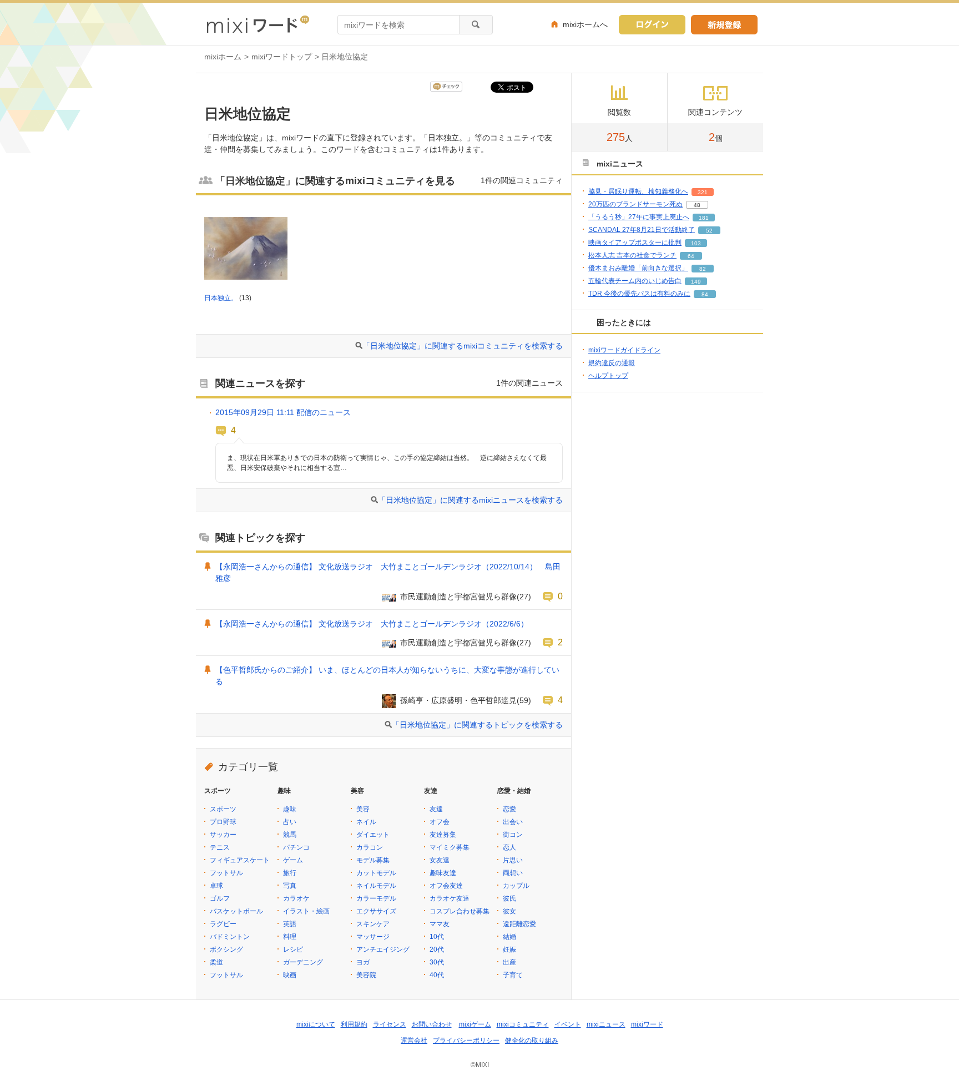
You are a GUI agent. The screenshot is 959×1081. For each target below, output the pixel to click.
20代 (437, 949)
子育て (513, 975)
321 (703, 192)
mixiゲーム (475, 1024)
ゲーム (293, 860)
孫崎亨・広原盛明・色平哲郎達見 (458, 700)
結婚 (509, 937)
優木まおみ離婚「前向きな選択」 (638, 268)
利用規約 (354, 1024)
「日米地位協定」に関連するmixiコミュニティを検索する (462, 345)
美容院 (366, 975)
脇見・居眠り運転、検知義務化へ (638, 191)
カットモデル (376, 873)
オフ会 (440, 822)
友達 (436, 809)
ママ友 (440, 924)
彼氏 (509, 898)
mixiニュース (606, 1024)
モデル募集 (373, 860)
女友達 (440, 860)
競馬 (289, 834)
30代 (437, 962)
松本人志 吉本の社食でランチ (632, 255)
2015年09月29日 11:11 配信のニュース (283, 412)
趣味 (289, 809)
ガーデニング (303, 962)
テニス (220, 847)
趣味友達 (443, 873)
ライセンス (389, 1024)
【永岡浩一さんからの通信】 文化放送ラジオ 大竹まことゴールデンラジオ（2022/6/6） (371, 623)
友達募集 (443, 834)
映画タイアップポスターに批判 (635, 242)
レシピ (293, 949)
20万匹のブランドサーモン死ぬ (635, 204)
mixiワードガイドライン (624, 350)
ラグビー (223, 924)
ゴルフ (220, 898)
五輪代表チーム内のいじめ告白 (635, 281)
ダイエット (373, 834)
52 (709, 231)
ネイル (366, 822)
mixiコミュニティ (523, 1024)
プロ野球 (223, 822)
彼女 (509, 911)
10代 (437, 937)
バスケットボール (236, 911)
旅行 (289, 873)
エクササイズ (376, 911)
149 (696, 282)
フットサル (226, 873)
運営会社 (414, 1040)
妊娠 (509, 949)
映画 (289, 975)
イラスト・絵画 (306, 911)
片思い (513, 860)
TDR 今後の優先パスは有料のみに (639, 293)
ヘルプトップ (608, 376)
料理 (289, 937)
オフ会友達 (446, 886)
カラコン (369, 847)
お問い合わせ (432, 1024)
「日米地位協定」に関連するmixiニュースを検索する (470, 500)
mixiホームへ (585, 24)
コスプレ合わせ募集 (459, 911)
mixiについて (315, 1024)
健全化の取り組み (531, 1040)
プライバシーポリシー (466, 1040)
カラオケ (296, 898)
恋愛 (509, 809)
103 (696, 243)
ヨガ (363, 962)
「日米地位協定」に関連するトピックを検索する (477, 724)
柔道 (216, 962)
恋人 (509, 847)
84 (704, 294)
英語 (289, 924)
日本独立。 (221, 298)
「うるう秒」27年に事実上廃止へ (638, 217)
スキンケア (373, 924)
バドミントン (230, 937)
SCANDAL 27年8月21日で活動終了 (641, 230)
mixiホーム (222, 56)
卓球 (216, 886)
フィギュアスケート (240, 860)
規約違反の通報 (611, 363)
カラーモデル (376, 898)
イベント (567, 1024)
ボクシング (226, 949)
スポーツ (223, 809)
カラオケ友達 (450, 898)
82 (702, 269)
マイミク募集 (450, 847)
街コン (513, 834)
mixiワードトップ (281, 56)
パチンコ (296, 847)
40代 (437, 975)
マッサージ (373, 937)
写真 (289, 886)
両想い (513, 873)
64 (691, 256)
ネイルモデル (376, 886)
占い (289, 822)
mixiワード (647, 1024)
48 (697, 205)
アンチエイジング (383, 949)
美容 (363, 809)
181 (704, 218)
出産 (509, 962)
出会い (513, 822)
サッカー (223, 834)
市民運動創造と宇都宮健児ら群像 (458, 596)
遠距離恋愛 (519, 924)
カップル (516, 886)
